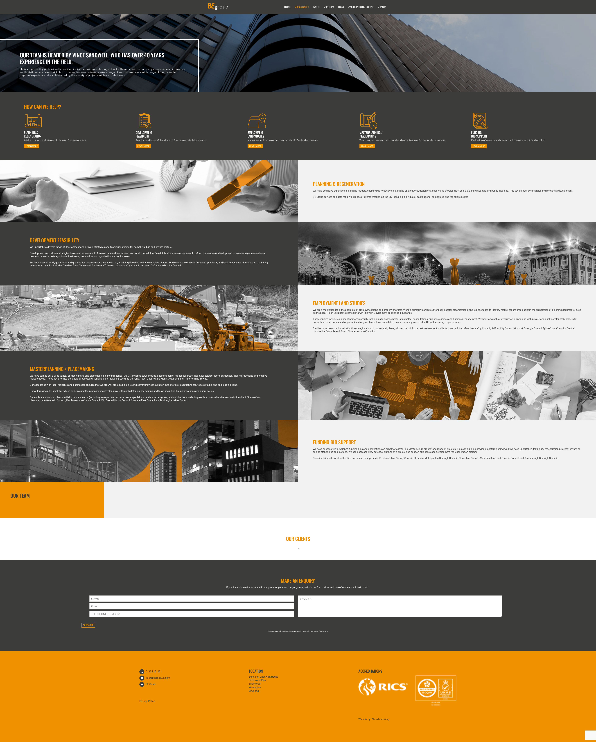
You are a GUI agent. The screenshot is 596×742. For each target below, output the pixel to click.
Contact (382, 6)
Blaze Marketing (380, 719)
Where (316, 6)
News (341, 6)
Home (287, 6)
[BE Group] (218, 8)
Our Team (329, 6)
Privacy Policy (147, 701)
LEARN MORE (32, 146)
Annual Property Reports (361, 6)
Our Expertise (302, 6)
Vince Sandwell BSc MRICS (350, 506)
